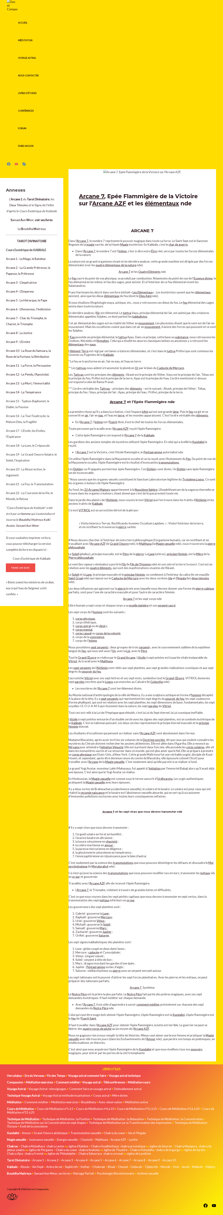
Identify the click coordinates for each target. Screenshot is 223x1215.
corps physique (85, 618)
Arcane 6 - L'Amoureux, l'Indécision (28, 309)
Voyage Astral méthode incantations (66, 1095)
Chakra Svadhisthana (105, 1146)
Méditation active (136, 1102)
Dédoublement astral (127, 1089)
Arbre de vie (54, 1167)
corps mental (83, 629)
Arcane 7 (91, 196)
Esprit (113, 422)
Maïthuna (145, 544)
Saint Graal (75, 578)
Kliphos (210, 1167)
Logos (109, 682)
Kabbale (108, 355)
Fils (124, 564)
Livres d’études (27, 93)
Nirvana (73, 747)
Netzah (165, 1167)
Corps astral (101, 1095)
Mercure (106, 917)
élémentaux (162, 203)
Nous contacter (28, 75)
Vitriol (148, 500)
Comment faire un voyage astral (90, 1089)
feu (185, 302)
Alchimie (111, 500)
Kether (85, 1167)
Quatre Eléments (149, 272)
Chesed (123, 1167)
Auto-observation (110, 1102)
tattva (127, 313)
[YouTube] (16, 164)
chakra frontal (34, 1153)
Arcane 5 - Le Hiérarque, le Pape (26, 300)
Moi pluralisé (100, 866)
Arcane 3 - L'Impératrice (21, 282)
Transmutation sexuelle (85, 1133)
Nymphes (103, 341)
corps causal (83, 633)
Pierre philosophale (81, 557)
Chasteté (86, 1139)
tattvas (81, 368)
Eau (72, 337)
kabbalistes (139, 316)
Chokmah (99, 1167)
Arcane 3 (67, 1160)
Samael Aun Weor (27, 525)
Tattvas (78, 374)
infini (145, 412)
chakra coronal (113, 1153)
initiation (155, 768)
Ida (170, 578)
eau (100, 415)
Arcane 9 (154, 1160)
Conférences (26, 110)
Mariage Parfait (83, 1173)
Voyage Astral (27, 57)
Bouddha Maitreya (31, 519)
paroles (79, 682)
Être (154, 251)
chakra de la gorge (168, 1150)
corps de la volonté (108, 633)
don (50, 582)
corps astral (83, 626)
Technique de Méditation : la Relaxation (118, 1119)
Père (125, 554)
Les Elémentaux (143, 292)
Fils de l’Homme (140, 564)
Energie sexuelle (67, 1139)
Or (137, 368)
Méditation (25, 40)
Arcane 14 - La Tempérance (23, 392)
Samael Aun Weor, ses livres (52, 1173)
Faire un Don (25, 146)
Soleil (75, 554)
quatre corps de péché (97, 1029)
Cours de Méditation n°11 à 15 (137, 1109)
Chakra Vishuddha (142, 1150)
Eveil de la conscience (34, 1126)
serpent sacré (166, 605)
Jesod (185, 1167)
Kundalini (198, 442)
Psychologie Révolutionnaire (115, 1173)
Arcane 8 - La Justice (19, 333)
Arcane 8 (139, 1160)
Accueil (22, 22)
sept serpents (99, 647)
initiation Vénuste (111, 747)
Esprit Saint (88, 1018)
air (86, 415)
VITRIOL (84, 510)
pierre (122, 527)
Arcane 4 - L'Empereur (20, 291)
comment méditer (148, 1004)
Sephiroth (71, 1167)
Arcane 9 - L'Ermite (18, 342)
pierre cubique (205, 588)
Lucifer (133, 1139)
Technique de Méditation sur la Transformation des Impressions (130, 1123)
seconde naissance (92, 792)
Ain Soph (38, 1167)
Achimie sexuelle (148, 1173)
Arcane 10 (169, 1160)
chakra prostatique (133, 1146)
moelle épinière (139, 605)
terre (121, 415)
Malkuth (197, 1167)
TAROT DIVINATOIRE (32, 241)
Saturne (104, 935)
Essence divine (203, 278)
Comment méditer (36, 1102)
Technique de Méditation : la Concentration (175, 1119)
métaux (205, 873)
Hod (176, 1167)
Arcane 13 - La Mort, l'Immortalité (28, 383)
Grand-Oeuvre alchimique (51, 1133)
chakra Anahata (89, 1150)
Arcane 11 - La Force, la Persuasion (28, 365)
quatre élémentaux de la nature (116, 265)
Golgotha (156, 682)
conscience (97, 637)
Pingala (181, 578)
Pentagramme (152, 452)
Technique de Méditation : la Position (66, 1119)
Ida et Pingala (137, 1133)
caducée (93, 952)
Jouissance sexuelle (41, 1139)
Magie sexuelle (165, 544)
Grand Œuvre (87, 657)
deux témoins (200, 578)
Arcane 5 (96, 1160)
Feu (74, 278)
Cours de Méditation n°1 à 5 (55, 1109)
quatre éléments (101, 568)
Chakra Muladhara (33, 1146)
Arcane (93, 762)
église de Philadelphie (62, 1153)
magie (90, 244)
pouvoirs (196, 1049)
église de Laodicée (139, 1153)
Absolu (24, 1167)
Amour (150, 1039)
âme (176, 412)
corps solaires (195, 747)
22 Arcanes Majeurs (97, 489)
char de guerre (178, 244)
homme (25, 514)
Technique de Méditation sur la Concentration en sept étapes (46, 1123)
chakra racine (55, 1146)
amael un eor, (32, 220)
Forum (22, 128)
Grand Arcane (126, 657)
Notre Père (79, 994)
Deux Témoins (18, 205)
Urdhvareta (164, 779)
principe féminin (177, 554)
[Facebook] (8, 164)
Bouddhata (88, 1102)
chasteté (111, 841)
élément (75, 351)
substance (181, 337)
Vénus (101, 921)
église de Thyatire (115, 1150)
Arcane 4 (81, 1160)
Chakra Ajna (15, 1153)
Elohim (77, 469)
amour (109, 845)
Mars (103, 928)
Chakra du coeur (114, 1133)
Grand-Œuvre (175, 678)
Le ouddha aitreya (32, 229)
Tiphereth (151, 1167)
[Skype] (24, 164)
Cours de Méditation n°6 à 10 (95, 1109)
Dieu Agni (145, 296)
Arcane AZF (109, 203)
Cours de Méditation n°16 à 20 (179, 1109)
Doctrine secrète (154, 740)
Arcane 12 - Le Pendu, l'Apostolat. (27, 374)
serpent (144, 647)
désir (102, 626)
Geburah (136, 1167)
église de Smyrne (161, 1146)
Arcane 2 (53, 1160)
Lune (151, 554)
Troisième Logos (193, 479)
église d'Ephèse (78, 1146)
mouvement (146, 323)
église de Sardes (194, 1150)
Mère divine (120, 1095)
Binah (111, 1167)
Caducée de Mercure (170, 368)
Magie (124, 244)
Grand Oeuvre (119, 544)
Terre (85, 351)
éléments (118, 374)
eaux (93, 344)
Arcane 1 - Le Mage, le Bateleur (26, 259)
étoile (142, 657)
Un (114, 651)
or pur (76, 877)
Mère (199, 554)
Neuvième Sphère (146, 489)
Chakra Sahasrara (90, 1153)
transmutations (169, 462)
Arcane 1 (38, 1160)
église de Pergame (41, 1150)
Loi (128, 651)
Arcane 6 (110, 1160)
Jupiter (107, 932)
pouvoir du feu (91, 671)
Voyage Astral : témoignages (47, 1089)
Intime (122, 251)
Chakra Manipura (186, 1146)
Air (98, 313)
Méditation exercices (64, 1102)
